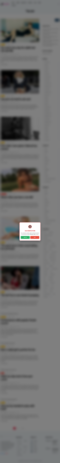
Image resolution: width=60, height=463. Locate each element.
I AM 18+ (25, 237)
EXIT (35, 237)
